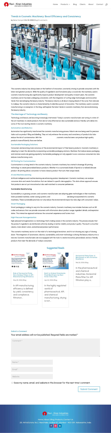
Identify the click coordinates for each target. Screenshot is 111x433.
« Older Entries (18, 312)
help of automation (49, 137)
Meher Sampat (18, 20)
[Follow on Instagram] (55, 426)
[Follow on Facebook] (51, 426)
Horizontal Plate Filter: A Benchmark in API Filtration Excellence (86, 257)
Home (55, 4)
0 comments (42, 20)
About (90, 4)
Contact (99, 4)
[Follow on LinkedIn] (60, 426)
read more (18, 300)
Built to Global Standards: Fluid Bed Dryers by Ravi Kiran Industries (55, 274)
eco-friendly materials (59, 197)
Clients (82, 4)
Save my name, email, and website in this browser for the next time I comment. (52, 382)
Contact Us (68, 419)
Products (64, 4)
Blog (75, 4)
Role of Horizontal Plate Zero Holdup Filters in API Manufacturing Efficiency (23, 274)
